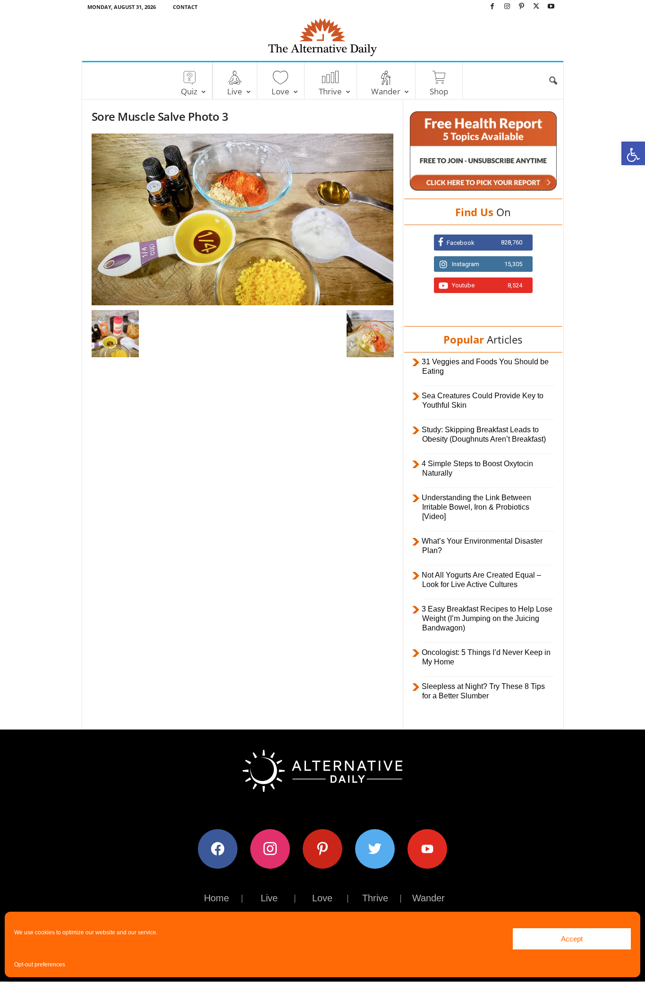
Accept (572, 939)
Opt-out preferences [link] (39, 964)
